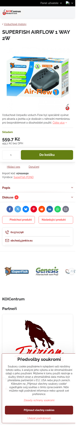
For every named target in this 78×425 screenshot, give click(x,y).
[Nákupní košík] (62, 12)
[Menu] (71, 12)
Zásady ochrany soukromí (39, 400)
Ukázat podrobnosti (39, 418)
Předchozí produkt (21, 219)
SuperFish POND (24, 177)
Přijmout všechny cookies (39, 410)
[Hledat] (53, 12)
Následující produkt (54, 219)
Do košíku (47, 155)
